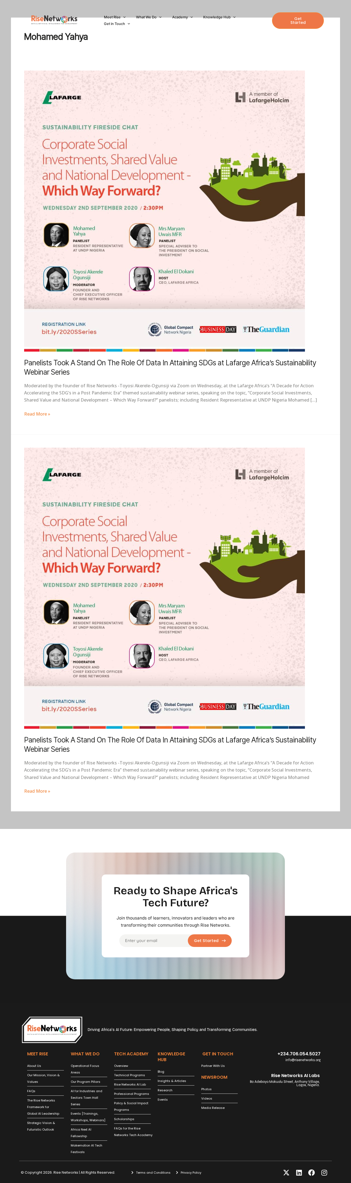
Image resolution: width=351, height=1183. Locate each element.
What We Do (146, 17)
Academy (180, 17)
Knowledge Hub (217, 17)
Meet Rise (112, 17)
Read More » (37, 413)
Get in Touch (114, 24)
